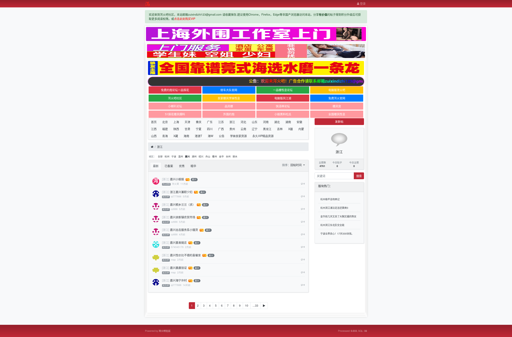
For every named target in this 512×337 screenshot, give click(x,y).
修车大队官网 (228, 90)
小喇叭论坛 (175, 106)
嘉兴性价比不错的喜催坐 (185, 255)
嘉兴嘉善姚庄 (178, 242)
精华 (193, 166)
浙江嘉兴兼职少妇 (181, 192)
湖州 (194, 156)
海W (210, 136)
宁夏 (198, 129)
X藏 (175, 136)
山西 (154, 136)
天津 (187, 122)
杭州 (167, 156)
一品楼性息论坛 (283, 90)
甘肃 (187, 129)
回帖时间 (296, 165)
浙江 (232, 122)
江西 (154, 129)
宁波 (173, 156)
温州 (180, 156)
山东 (254, 122)
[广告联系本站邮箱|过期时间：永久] (256, 34)
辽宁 (254, 129)
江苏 (221, 122)
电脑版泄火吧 (336, 90)
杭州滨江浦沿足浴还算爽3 (334, 207)
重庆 (198, 122)
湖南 (288, 122)
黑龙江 (267, 129)
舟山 (207, 156)
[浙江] (165, 179)
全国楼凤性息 (336, 114)
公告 (221, 136)
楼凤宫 (337, 106)
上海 (176, 122)
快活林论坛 (283, 106)
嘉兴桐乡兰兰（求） (182, 204)
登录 (362, 3)
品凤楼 (229, 106)
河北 (243, 122)
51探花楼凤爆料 (175, 114)
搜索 (359, 176)
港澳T (198, 136)
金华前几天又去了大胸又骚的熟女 (338, 216)
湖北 (277, 122)
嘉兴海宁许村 (178, 280)
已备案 (169, 166)
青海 (165, 136)
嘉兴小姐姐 (177, 179)
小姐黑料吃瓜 (282, 114)
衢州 (214, 156)
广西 (221, 129)
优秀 (182, 166)
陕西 (176, 129)
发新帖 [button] (339, 121)
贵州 (232, 129)
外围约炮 (228, 114)
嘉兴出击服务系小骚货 (184, 230)
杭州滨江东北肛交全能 (332, 225)
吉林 (280, 129)
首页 (154, 122)
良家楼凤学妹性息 (229, 98)
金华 (221, 156)
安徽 (299, 122)
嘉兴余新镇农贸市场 (182, 217)
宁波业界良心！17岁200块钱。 (337, 233)
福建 (165, 129)
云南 (243, 129)
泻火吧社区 (175, 98)
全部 (160, 156)
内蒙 (301, 129)
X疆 (290, 129)
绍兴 (201, 156)
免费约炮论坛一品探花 (175, 90)
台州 (228, 156)
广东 (210, 122)
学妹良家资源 (238, 136)
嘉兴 (187, 156)
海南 (186, 136)
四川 (210, 129)
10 (246, 305)
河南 (266, 122)
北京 (165, 122)
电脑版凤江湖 (282, 98)
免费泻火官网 (336, 98)
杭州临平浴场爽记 (330, 199)
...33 (255, 305)
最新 (156, 166)
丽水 (235, 156)
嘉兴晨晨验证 (178, 268)
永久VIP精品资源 (263, 136)
